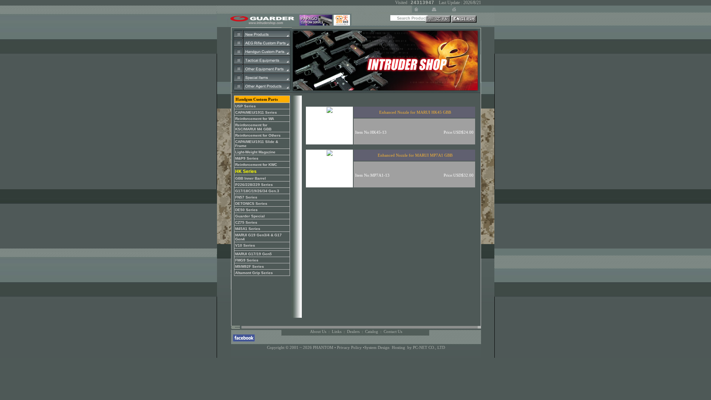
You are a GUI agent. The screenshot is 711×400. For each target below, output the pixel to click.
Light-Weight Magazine (255, 152)
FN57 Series (246, 197)
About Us (318, 331)
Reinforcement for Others (258, 135)
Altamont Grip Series (254, 273)
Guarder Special (250, 216)
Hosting (398, 347)
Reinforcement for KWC (256, 165)
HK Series (246, 171)
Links (336, 331)
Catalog (371, 331)
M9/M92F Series (249, 266)
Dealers (353, 331)
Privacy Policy (350, 347)
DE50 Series (246, 210)
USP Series (245, 106)
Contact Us (393, 331)
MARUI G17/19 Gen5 (253, 254)
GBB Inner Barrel (250, 178)
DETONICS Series (251, 203)
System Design (377, 347)
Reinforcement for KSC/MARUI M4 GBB (253, 127)
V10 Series (245, 245)
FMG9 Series (246, 260)
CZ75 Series (246, 222)
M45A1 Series (247, 229)
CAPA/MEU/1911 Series (256, 112)
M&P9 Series (246, 158)
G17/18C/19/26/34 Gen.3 (257, 191)
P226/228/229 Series (254, 185)
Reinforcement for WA (254, 119)
